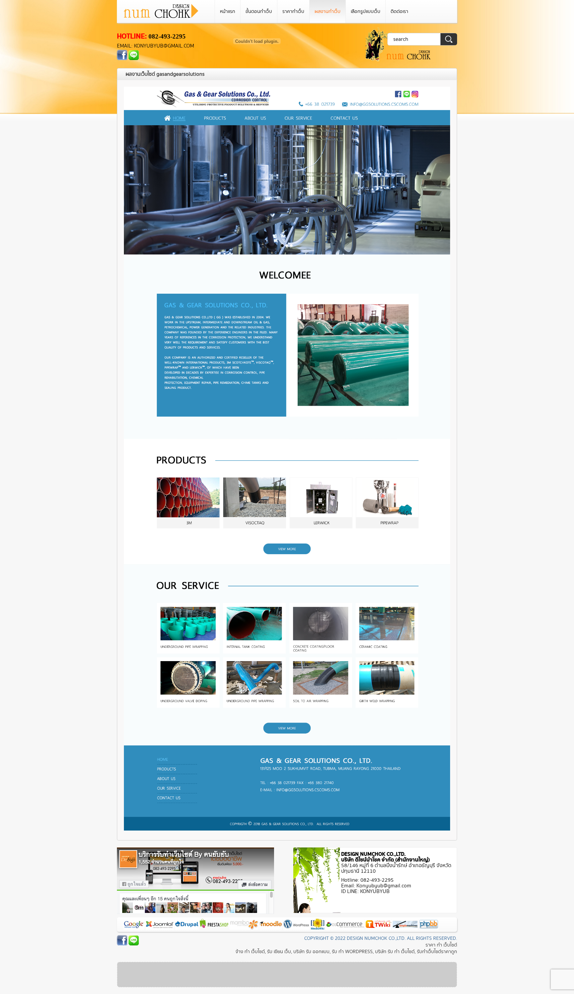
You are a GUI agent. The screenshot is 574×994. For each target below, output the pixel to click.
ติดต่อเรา (399, 11)
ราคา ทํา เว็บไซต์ (441, 945)
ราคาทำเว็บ (293, 11)
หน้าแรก (227, 11)
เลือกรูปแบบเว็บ (365, 11)
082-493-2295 (167, 36)
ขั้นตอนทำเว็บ (258, 11)
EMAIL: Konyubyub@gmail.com (155, 46)
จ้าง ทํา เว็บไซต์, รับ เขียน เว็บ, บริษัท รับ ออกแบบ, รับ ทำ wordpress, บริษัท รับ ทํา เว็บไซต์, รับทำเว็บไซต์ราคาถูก (346, 951)
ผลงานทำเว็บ (327, 11)
